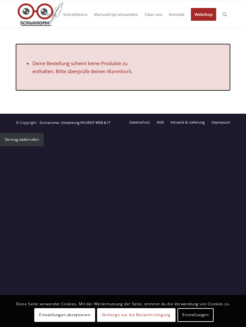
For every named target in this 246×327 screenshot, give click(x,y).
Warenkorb (119, 71)
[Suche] (224, 14)
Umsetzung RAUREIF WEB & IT (85, 122)
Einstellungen (195, 314)
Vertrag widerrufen (22, 139)
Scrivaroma (49, 122)
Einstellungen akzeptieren (64, 314)
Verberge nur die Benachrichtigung (136, 314)
